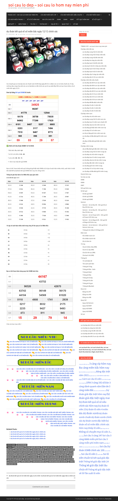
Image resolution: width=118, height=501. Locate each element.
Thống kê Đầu (87, 275)
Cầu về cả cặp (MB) (88, 250)
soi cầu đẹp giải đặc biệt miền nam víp (94, 127)
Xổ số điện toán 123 (89, 236)
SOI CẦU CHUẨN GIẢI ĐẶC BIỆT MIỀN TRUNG (56, 412)
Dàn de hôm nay (102, 390)
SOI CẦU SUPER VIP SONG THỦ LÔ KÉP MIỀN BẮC (25, 347)
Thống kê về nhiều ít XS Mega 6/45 (93, 230)
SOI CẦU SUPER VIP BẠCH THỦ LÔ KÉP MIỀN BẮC (57, 344)
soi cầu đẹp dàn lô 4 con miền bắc (93, 94)
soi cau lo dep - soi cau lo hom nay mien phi (29, 34)
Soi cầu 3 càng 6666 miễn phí (14, 459)
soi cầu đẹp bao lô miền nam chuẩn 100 (95, 122)
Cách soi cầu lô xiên (62, 447)
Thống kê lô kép (88, 278)
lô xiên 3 (42, 457)
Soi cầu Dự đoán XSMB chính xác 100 (54, 459)
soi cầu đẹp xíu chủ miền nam (91, 116)
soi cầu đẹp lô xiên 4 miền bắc (92, 111)
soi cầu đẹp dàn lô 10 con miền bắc (93, 77)
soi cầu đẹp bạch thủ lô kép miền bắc (94, 69)
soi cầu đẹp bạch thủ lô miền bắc (93, 71)
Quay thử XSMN (87, 308)
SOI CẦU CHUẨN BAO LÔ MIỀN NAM (37, 394)
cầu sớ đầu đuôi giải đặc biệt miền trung (95, 149)
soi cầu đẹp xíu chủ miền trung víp (93, 154)
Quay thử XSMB (87, 311)
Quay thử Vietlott (88, 303)
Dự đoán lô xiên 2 (48, 452)
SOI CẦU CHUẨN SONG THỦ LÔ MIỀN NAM (29, 396)
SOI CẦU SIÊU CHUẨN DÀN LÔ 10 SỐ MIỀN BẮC (31, 380)
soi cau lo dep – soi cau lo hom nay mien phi (48, 4)
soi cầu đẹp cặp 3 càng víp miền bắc (93, 74)
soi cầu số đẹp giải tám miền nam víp (94, 133)
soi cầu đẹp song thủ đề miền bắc (93, 57)
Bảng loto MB (87, 297)
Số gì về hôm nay (33, 19)
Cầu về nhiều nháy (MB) (90, 247)
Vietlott (11, 24)
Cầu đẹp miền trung (15, 19)
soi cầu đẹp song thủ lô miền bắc (93, 52)
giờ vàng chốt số (105, 428)
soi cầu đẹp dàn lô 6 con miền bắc (93, 97)
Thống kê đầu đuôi (88, 286)
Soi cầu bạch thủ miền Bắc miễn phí (91, 447)
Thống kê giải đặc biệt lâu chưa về (57, 461)
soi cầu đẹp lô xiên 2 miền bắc (92, 105)
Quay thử (65, 24)
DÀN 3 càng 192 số (95, 382)
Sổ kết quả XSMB (88, 199)
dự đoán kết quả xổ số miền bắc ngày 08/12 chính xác (58, 476)
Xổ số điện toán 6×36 (89, 238)
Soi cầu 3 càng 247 (66, 457)
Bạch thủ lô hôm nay (83, 372)
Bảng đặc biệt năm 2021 (48, 447)
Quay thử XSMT (87, 306)
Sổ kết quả (96, 19)
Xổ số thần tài (87, 241)
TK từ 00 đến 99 (87, 261)
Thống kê (43, 24)
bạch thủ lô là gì (92, 372)
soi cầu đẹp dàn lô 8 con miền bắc (93, 99)
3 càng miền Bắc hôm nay (84, 364)
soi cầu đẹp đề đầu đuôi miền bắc (93, 102)
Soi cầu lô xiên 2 (89, 454)
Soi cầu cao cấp (48, 19)
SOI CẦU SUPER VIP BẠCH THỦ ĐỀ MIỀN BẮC (58, 347)
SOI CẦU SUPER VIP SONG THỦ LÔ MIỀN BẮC (23, 344)
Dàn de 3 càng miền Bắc (38, 449)
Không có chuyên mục (31, 457)
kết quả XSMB (20, 92)
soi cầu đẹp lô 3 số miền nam (91, 130)
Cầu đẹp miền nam (93, 15)
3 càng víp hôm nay (19, 447)
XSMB (59, 19)
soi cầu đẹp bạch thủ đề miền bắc (93, 63)
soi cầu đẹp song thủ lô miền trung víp (94, 152)
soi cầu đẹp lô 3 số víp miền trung (93, 168)
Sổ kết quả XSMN (88, 196)
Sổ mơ (75, 24)
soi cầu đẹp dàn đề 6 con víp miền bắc (94, 85)
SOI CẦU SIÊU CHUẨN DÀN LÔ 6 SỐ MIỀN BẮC (31, 369)
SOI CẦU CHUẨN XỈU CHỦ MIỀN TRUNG (29, 412)
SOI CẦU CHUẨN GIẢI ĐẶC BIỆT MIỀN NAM (49, 391)
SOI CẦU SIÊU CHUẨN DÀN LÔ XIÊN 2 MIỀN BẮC (44, 371)
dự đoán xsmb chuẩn (61, 454)
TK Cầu (32, 24)
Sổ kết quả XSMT (88, 194)
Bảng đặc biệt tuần (93, 375)
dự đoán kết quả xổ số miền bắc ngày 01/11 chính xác (28, 432)
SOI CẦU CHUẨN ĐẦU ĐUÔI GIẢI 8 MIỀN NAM (60, 396)
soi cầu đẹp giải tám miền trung (92, 166)
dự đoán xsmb (34, 454)
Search (83, 35)
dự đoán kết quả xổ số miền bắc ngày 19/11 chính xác (28, 436)
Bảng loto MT (87, 292)
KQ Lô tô (54, 24)
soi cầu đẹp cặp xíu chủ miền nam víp (94, 125)
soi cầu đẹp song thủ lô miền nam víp (94, 119)
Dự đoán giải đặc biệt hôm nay (55, 449)
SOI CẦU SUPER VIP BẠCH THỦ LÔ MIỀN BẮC (23, 341)
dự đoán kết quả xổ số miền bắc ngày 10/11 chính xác (28, 434)
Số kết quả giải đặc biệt (53, 457)
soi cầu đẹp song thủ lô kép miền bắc (94, 55)
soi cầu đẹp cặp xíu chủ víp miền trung (94, 160)
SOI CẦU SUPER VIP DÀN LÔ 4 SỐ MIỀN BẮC (46, 355)
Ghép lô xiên (19, 457)
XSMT (72, 19)
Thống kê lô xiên (88, 280)
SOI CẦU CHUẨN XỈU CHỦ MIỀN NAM (21, 391)
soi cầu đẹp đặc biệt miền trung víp (93, 163)
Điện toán (22, 24)
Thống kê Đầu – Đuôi (89, 269)
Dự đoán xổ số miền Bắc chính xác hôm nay (94, 424)
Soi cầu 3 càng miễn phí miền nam (33, 459)
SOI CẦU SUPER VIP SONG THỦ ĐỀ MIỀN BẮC (23, 350)
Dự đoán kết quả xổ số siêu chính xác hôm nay (28, 452)
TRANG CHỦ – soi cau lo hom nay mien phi (23, 15)
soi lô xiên (100, 454)
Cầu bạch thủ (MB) (88, 255)
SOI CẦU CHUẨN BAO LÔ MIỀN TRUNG (59, 414)
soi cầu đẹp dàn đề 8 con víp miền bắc (94, 88)
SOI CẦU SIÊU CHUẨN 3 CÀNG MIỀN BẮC (56, 375)
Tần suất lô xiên (25, 461)
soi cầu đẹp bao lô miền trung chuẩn (94, 157)
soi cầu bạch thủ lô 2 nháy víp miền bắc (95, 66)
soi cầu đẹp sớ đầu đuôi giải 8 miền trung (95, 171)
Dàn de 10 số (96, 390)
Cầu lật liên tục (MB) (89, 252)
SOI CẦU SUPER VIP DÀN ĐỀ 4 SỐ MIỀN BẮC (55, 350)
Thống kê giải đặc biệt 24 (39, 461)
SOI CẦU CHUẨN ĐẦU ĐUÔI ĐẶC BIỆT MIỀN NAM (24, 399)
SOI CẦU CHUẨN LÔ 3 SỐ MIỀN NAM (55, 399)
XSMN (65, 19)
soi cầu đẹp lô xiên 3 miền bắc (92, 108)
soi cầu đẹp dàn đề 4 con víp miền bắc (94, 83)
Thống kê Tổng (87, 266)
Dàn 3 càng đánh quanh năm (22, 449)
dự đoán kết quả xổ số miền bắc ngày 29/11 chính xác (28, 438)
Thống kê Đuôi (87, 272)
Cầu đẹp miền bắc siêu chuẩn (71, 15)
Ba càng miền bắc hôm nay (33, 447)
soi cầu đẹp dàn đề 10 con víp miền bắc (94, 91)
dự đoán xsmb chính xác (46, 454)
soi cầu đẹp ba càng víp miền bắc (93, 60)
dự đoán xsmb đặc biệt (94, 420)
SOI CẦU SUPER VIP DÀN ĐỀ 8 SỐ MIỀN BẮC (48, 353)
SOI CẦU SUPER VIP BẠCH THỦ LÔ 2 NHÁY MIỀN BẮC (57, 341)
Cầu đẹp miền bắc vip (48, 15)
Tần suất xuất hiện (88, 264)
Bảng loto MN (87, 294)
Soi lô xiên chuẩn (14, 461)
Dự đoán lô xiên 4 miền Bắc (62, 452)
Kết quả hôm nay (83, 19)
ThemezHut (108, 499)
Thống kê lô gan (88, 283)
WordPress (90, 499)
